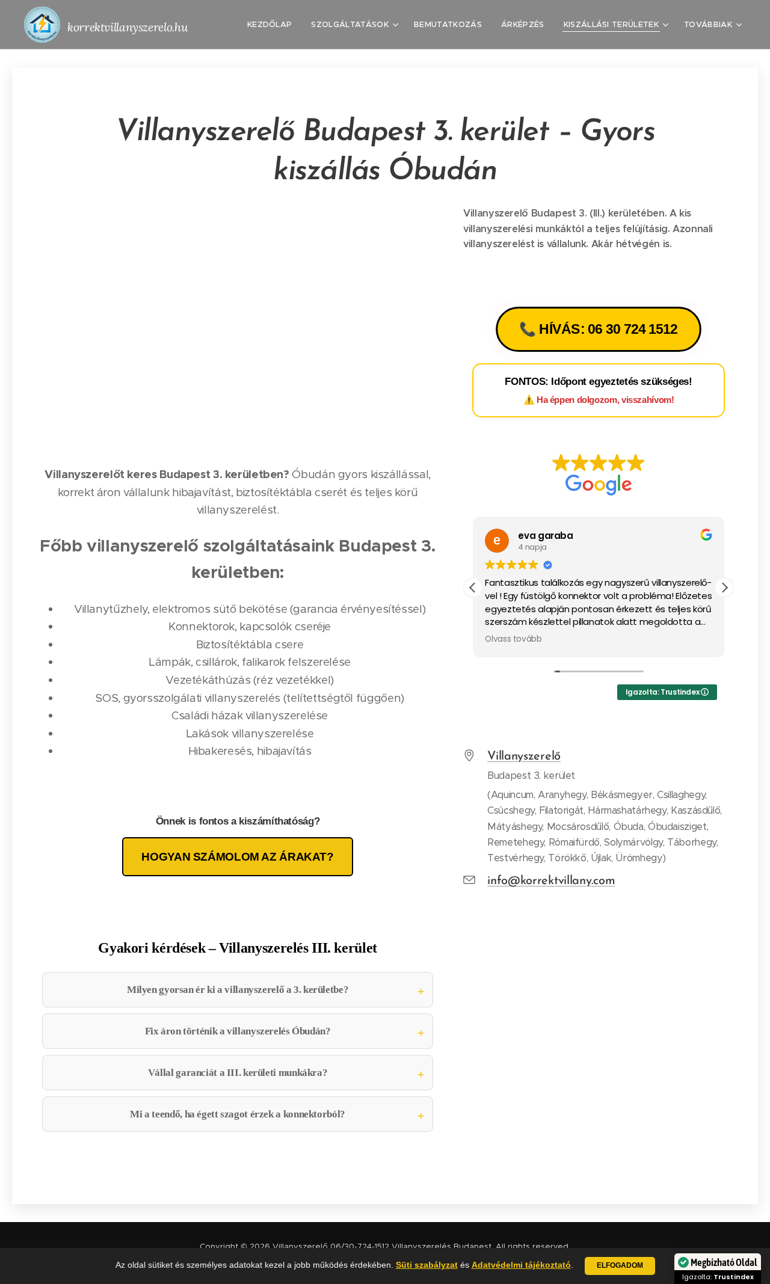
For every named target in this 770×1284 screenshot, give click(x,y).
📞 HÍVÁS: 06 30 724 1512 (598, 329)
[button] (724, 588)
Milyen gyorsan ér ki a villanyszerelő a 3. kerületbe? (237, 989)
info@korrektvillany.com (551, 881)
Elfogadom (620, 1265)
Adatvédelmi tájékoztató (521, 1265)
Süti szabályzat (427, 1265)
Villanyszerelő (524, 757)
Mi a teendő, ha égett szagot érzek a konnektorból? (237, 1114)
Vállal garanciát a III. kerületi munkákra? (237, 1072)
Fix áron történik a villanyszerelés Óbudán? (238, 1031)
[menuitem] (273, 25)
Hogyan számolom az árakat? (237, 856)
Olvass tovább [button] (513, 639)
